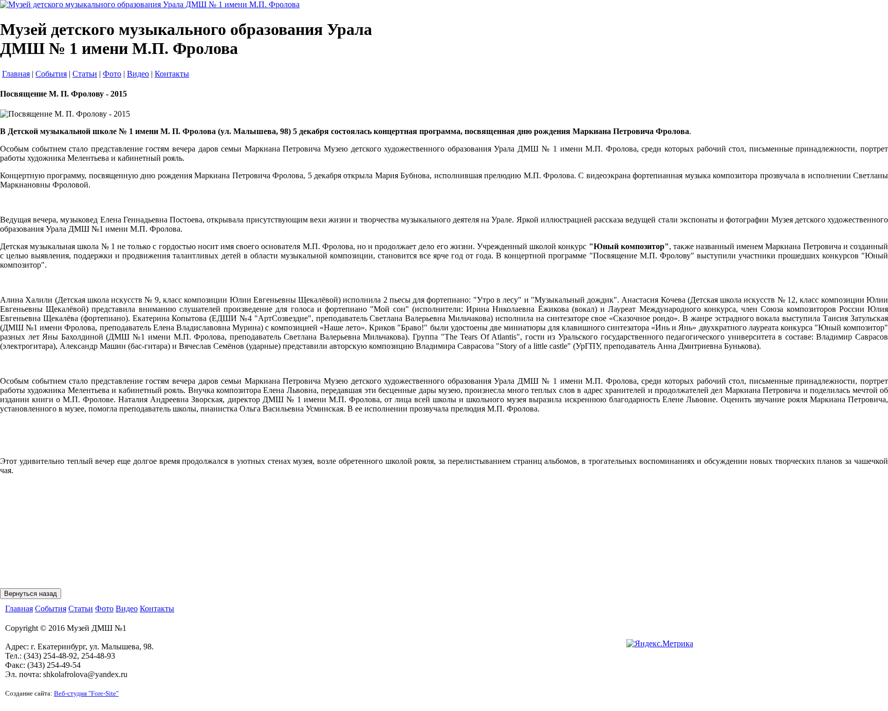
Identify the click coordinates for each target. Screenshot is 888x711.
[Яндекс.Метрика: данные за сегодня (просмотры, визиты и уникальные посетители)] (659, 643)
